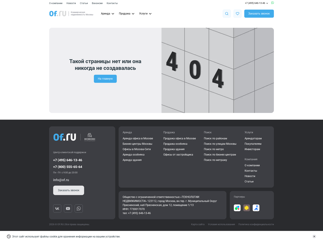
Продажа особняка (175, 143)
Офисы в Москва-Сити (137, 149)
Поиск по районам (215, 138)
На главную (105, 78)
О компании (55, 3)
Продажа (124, 13)
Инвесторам (252, 149)
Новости (71, 3)
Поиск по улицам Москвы (220, 143)
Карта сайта (198, 224)
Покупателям (253, 143)
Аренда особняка (134, 154)
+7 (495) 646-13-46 (255, 3)
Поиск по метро (214, 149)
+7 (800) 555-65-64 (67, 167)
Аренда (105, 13)
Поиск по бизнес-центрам (220, 154)
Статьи (84, 3)
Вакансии (97, 3)
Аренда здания (132, 160)
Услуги (143, 13)
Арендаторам (253, 138)
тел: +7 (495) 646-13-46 (137, 213)
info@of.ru (61, 180)
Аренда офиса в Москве (138, 138)
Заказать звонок (259, 13)
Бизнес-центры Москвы (137, 143)
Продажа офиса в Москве (179, 138)
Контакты (112, 3)
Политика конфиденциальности (256, 224)
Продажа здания (174, 149)
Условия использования (221, 224)
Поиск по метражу (215, 160)
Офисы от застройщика (178, 154)
